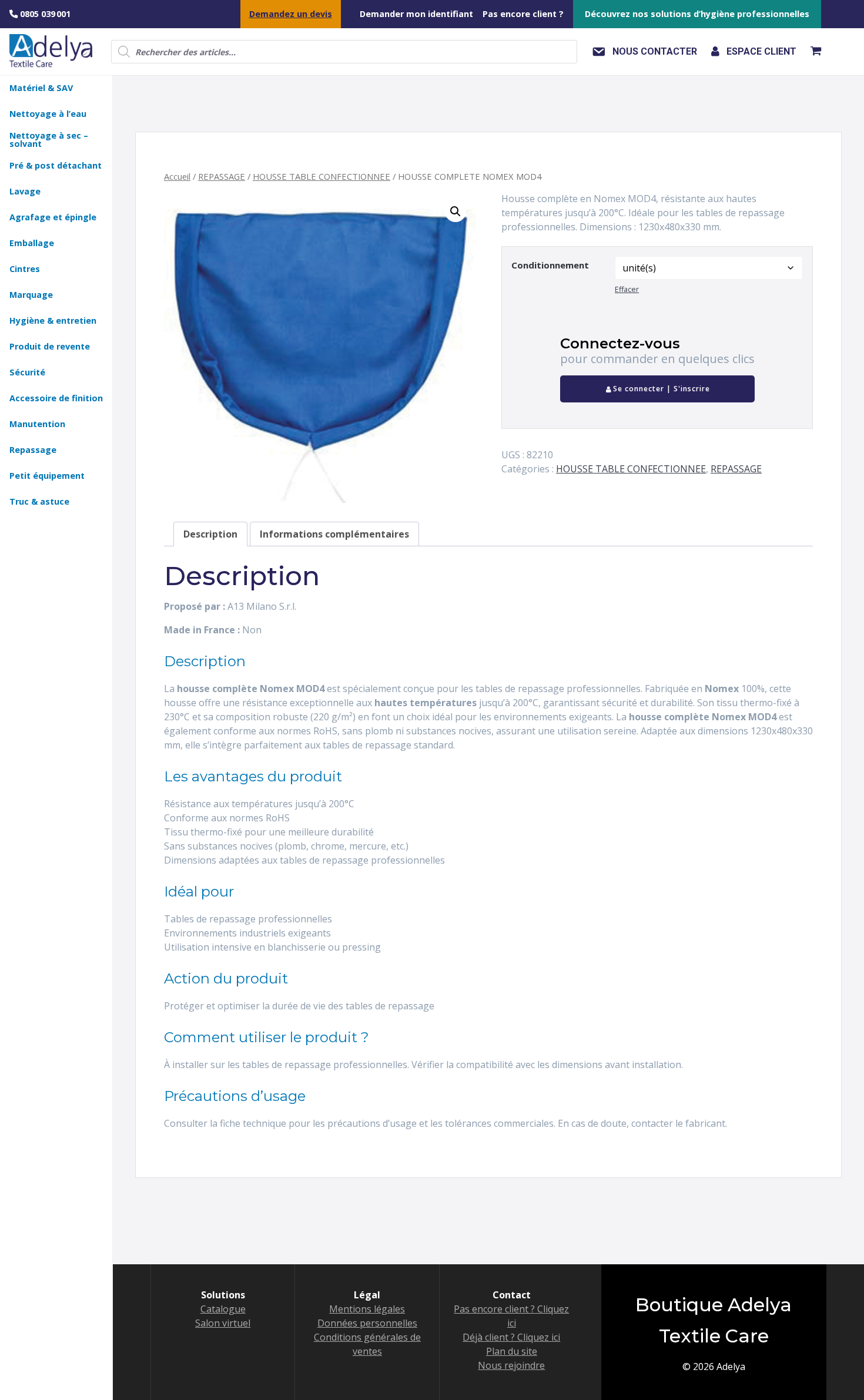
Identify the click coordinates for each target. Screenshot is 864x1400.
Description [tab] (210, 534)
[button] (455, 211)
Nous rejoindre (511, 1365)
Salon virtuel (222, 1323)
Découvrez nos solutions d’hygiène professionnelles (697, 13)
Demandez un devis (290, 13)
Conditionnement (550, 265)
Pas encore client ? (523, 13)
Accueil (177, 176)
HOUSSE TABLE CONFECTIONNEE (321, 176)
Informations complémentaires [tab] (334, 534)
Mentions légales (367, 1308)
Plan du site (511, 1351)
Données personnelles (367, 1323)
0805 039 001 (44, 13)
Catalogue (223, 1308)
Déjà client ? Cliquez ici (511, 1337)
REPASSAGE (221, 176)
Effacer (627, 289)
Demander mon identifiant (416, 13)
